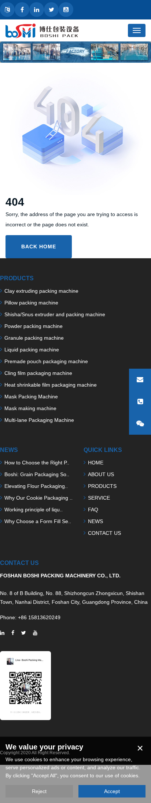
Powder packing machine (33, 326)
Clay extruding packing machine (41, 291)
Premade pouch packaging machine (46, 361)
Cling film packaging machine (38, 373)
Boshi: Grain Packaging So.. (36, 474)
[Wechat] (140, 424)
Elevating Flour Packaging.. (36, 486)
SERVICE (99, 498)
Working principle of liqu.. (33, 509)
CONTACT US (104, 533)
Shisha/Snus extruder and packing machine (54, 314)
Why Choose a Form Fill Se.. (37, 521)
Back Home (38, 246)
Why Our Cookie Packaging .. (38, 498)
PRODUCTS (102, 486)
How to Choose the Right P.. (36, 463)
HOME (95, 463)
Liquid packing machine (31, 350)
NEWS (95, 521)
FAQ (93, 509)
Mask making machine (30, 408)
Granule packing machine (34, 338)
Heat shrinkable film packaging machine (50, 385)
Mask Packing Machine (31, 396)
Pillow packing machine (31, 303)
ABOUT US (101, 474)
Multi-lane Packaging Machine (39, 420)
